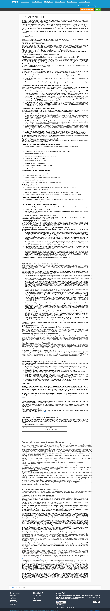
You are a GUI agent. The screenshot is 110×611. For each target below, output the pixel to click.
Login (34, 598)
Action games (13, 603)
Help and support (37, 595)
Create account (36, 597)
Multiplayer (48, 2)
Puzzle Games (84, 2)
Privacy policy (97, 610)
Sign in (98, 9)
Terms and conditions (89, 610)
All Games (25, 2)
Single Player (37, 2)
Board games (13, 604)
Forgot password (37, 600)
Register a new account (87, 9)
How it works (81, 6)
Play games (15, 593)
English (61, 602)
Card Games (60, 2)
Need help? (38, 593)
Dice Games (72, 2)
